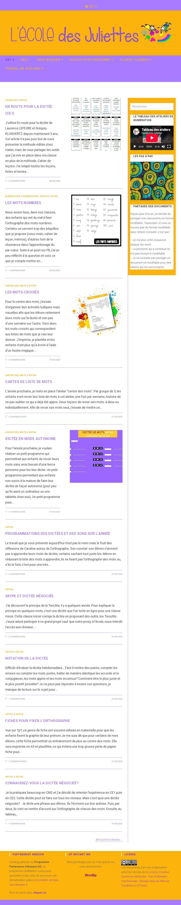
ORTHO (23, 100)
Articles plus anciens (109, 840)
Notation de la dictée (26, 658)
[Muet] (163, 146)
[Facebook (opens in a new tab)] (86, 6)
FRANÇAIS (11, 100)
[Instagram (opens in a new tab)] (91, 6)
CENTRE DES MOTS (15, 286)
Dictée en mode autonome (30, 439)
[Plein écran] (169, 146)
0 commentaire (16, 181)
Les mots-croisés (22, 292)
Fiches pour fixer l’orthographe (37, 721)
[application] (152, 138)
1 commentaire (16, 270)
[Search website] (172, 78)
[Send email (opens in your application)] (95, 6)
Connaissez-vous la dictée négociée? (41, 783)
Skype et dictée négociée (29, 596)
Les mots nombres (23, 203)
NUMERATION (12, 196)
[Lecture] (135, 146)
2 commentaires (17, 417)
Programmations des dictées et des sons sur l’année (57, 533)
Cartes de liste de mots (28, 382)
